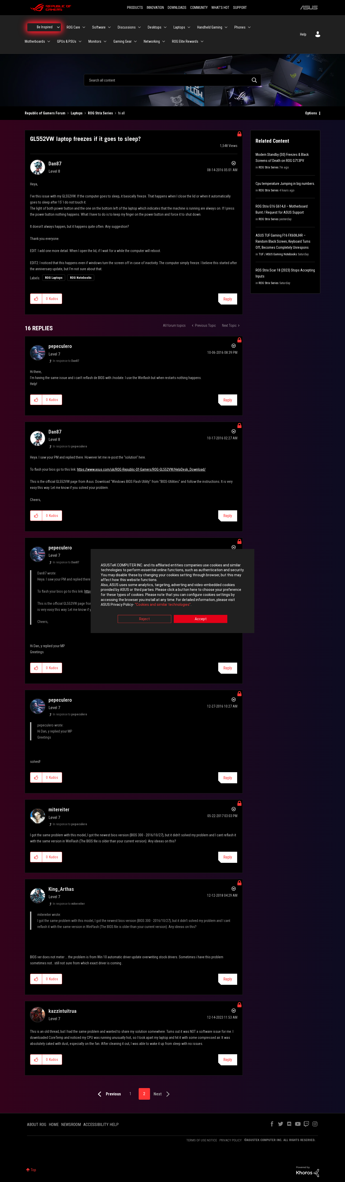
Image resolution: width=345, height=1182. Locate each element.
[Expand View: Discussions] (139, 27)
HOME (54, 1124)
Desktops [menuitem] (154, 27)
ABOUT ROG (36, 1124)
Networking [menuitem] (152, 41)
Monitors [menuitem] (94, 41)
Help (303, 34)
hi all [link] (121, 113)
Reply (227, 299)
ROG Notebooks (80, 278)
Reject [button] (144, 619)
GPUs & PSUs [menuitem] (66, 41)
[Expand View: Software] (109, 27)
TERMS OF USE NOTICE (201, 1140)
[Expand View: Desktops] (165, 27)
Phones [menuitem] (239, 27)
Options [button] (311, 113)
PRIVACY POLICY (230, 1140)
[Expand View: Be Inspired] (58, 27)
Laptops (77, 113)
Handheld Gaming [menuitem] (209, 27)
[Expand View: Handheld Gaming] (226, 27)
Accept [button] (201, 619)
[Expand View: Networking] (163, 41)
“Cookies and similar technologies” (163, 605)
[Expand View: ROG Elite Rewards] (202, 41)
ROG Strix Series (100, 113)
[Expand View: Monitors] (105, 41)
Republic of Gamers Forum (45, 113)
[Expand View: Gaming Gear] (135, 41)
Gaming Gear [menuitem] (122, 41)
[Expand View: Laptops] (188, 27)
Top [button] (33, 1170)
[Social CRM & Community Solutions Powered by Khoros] (307, 1171)
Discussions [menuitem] (127, 27)
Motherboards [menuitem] (35, 41)
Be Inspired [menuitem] (45, 27)
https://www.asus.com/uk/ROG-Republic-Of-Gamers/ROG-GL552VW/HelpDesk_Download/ (141, 469)
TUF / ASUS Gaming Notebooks (278, 254)
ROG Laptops (53, 278)
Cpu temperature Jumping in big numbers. (285, 184)
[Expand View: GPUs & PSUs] (80, 41)
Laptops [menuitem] (179, 27)
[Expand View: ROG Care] (83, 27)
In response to (66, 361)
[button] (36, 299)
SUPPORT (240, 8)
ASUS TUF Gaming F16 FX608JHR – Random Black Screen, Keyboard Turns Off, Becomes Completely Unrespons (283, 241)
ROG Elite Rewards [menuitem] (185, 41)
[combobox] (172, 80)
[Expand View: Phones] (249, 27)
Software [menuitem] (99, 27)
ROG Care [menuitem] (73, 27)
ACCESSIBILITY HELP (101, 1124)
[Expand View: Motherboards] (48, 41)
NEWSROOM (71, 1124)
